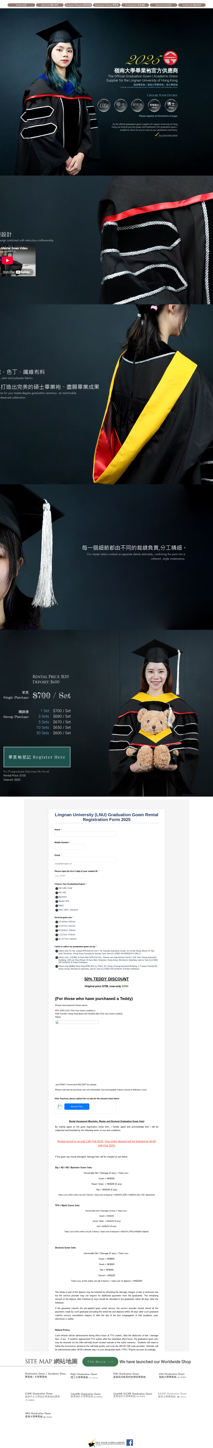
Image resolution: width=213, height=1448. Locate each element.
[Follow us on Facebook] (129, 1442)
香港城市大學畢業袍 (82, 1396)
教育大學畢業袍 (167, 1396)
